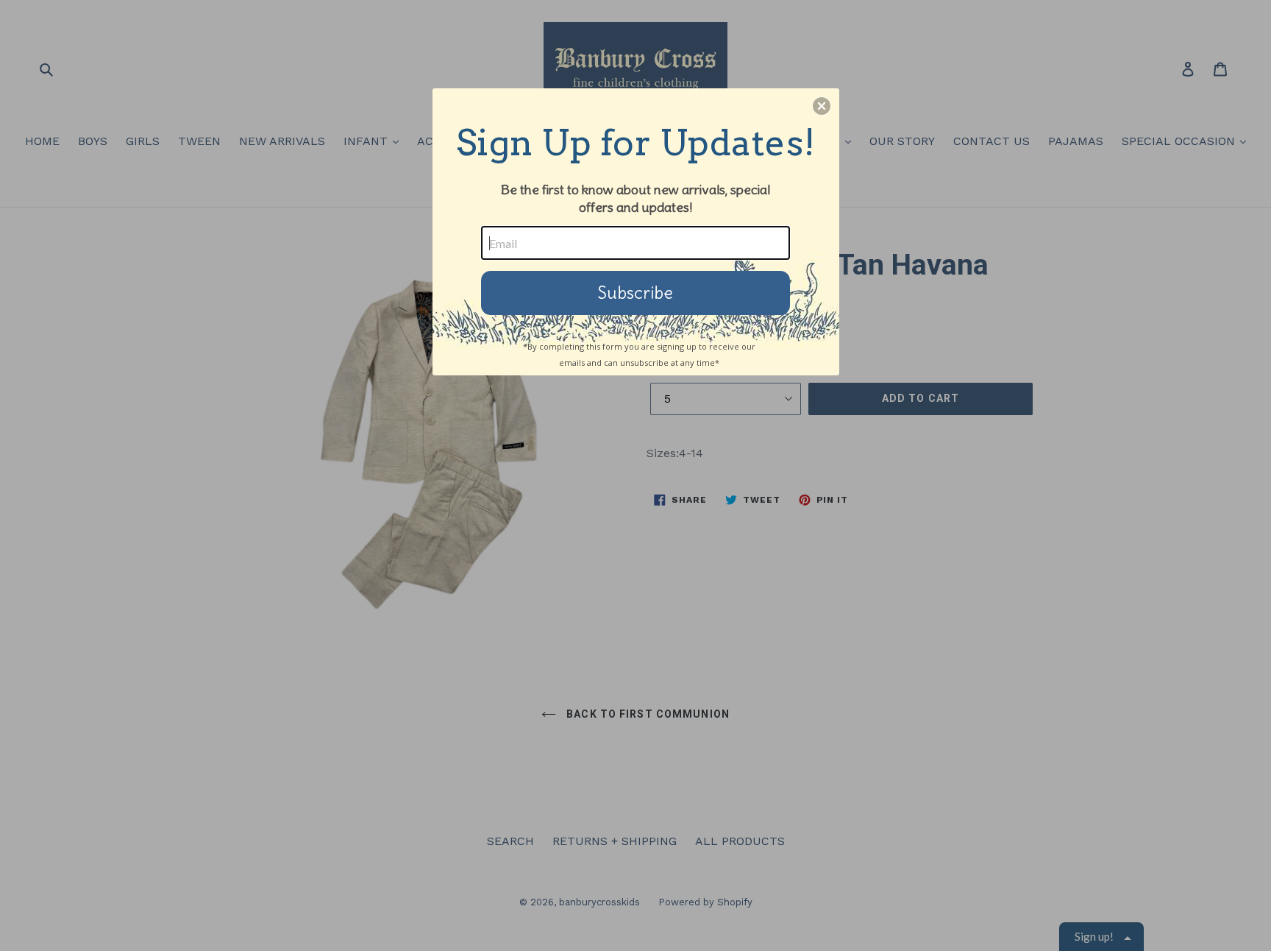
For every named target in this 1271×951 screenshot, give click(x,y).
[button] (821, 106)
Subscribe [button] (635, 292)
